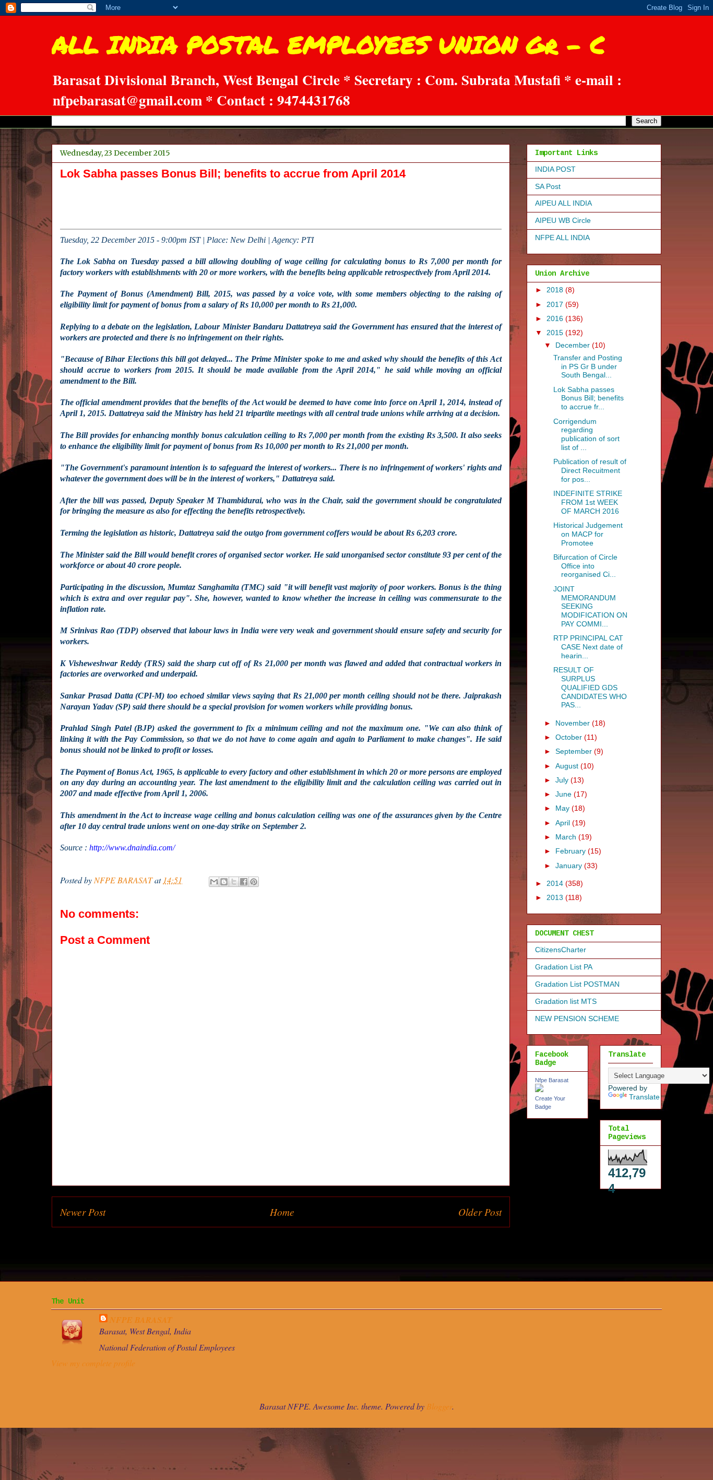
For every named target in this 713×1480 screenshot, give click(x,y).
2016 (555, 318)
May (563, 808)
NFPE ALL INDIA (562, 237)
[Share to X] (234, 882)
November (573, 723)
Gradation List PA (563, 967)
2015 (555, 332)
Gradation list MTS (566, 1001)
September (574, 751)
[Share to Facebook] (244, 882)
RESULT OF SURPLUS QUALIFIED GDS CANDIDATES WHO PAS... (590, 687)
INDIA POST (555, 169)
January (569, 865)
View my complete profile (93, 1362)
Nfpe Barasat (551, 1080)
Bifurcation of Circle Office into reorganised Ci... (585, 566)
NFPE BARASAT (141, 1319)
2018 (555, 290)
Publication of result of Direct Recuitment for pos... (589, 470)
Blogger (439, 1406)
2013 (555, 897)
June (564, 794)
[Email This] (214, 882)
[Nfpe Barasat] (539, 1089)
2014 (555, 883)
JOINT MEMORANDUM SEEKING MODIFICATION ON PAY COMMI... (590, 606)
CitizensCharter (560, 949)
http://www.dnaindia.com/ (132, 847)
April (563, 823)
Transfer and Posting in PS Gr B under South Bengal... (587, 366)
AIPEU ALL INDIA (563, 203)
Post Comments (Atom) (303, 1251)
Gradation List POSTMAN (577, 984)
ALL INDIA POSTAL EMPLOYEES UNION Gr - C (328, 44)
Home (282, 1211)
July (563, 780)
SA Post (548, 186)
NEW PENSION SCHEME (577, 1018)
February (571, 851)
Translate (644, 1097)
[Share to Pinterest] (253, 882)
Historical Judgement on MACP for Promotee (588, 534)
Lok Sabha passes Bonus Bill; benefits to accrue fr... (588, 398)
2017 (555, 304)
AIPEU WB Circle (563, 220)
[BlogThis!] (224, 882)
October (569, 737)
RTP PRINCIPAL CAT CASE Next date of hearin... (588, 647)
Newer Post (82, 1211)
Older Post (480, 1211)
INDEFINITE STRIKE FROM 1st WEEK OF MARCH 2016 (587, 502)
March (566, 837)
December (573, 345)
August (567, 766)
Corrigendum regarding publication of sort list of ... (586, 434)
